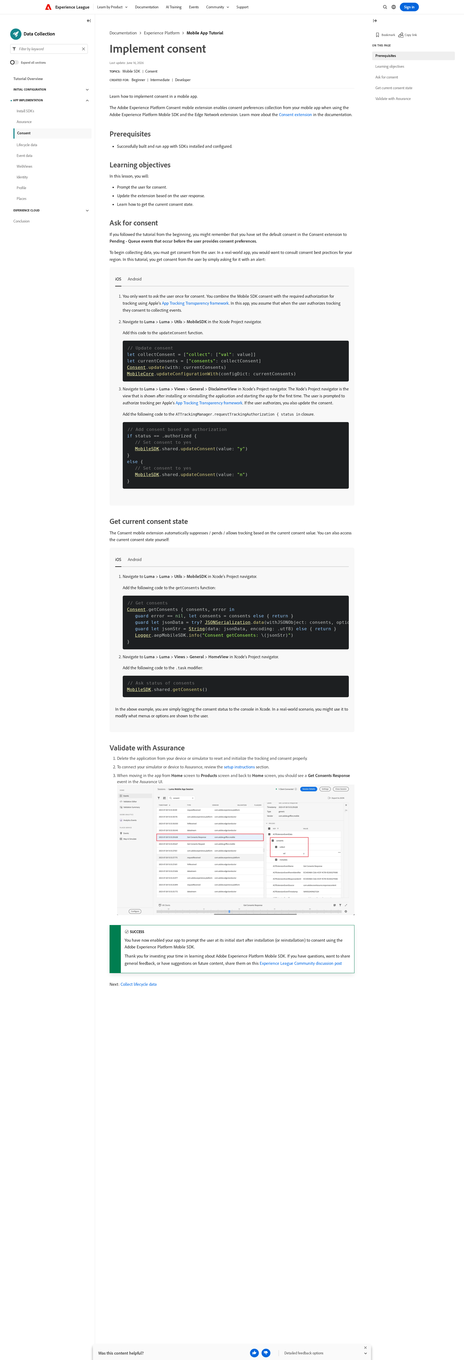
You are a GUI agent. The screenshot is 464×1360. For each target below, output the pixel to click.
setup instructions (239, 766)
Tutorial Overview (28, 79)
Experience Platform (162, 32)
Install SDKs (25, 111)
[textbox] (49, 49)
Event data (24, 155)
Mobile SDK (131, 71)
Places (21, 198)
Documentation (123, 32)
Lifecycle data (27, 145)
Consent (151, 71)
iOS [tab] (118, 279)
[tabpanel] (232, 391)
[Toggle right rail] (375, 21)
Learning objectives (389, 66)
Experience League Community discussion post (301, 963)
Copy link (411, 35)
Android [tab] (135, 279)
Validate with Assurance (393, 98)
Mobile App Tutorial (205, 32)
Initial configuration (29, 90)
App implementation (28, 100)
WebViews (24, 166)
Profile (21, 188)
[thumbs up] (254, 1353)
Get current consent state (393, 87)
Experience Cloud (26, 211)
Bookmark (388, 35)
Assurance (24, 122)
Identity (22, 177)
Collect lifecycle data (139, 984)
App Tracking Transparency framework (195, 303)
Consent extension (295, 114)
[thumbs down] (266, 1353)
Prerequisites (385, 55)
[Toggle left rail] (89, 21)
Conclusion (21, 221)
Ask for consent (386, 77)
